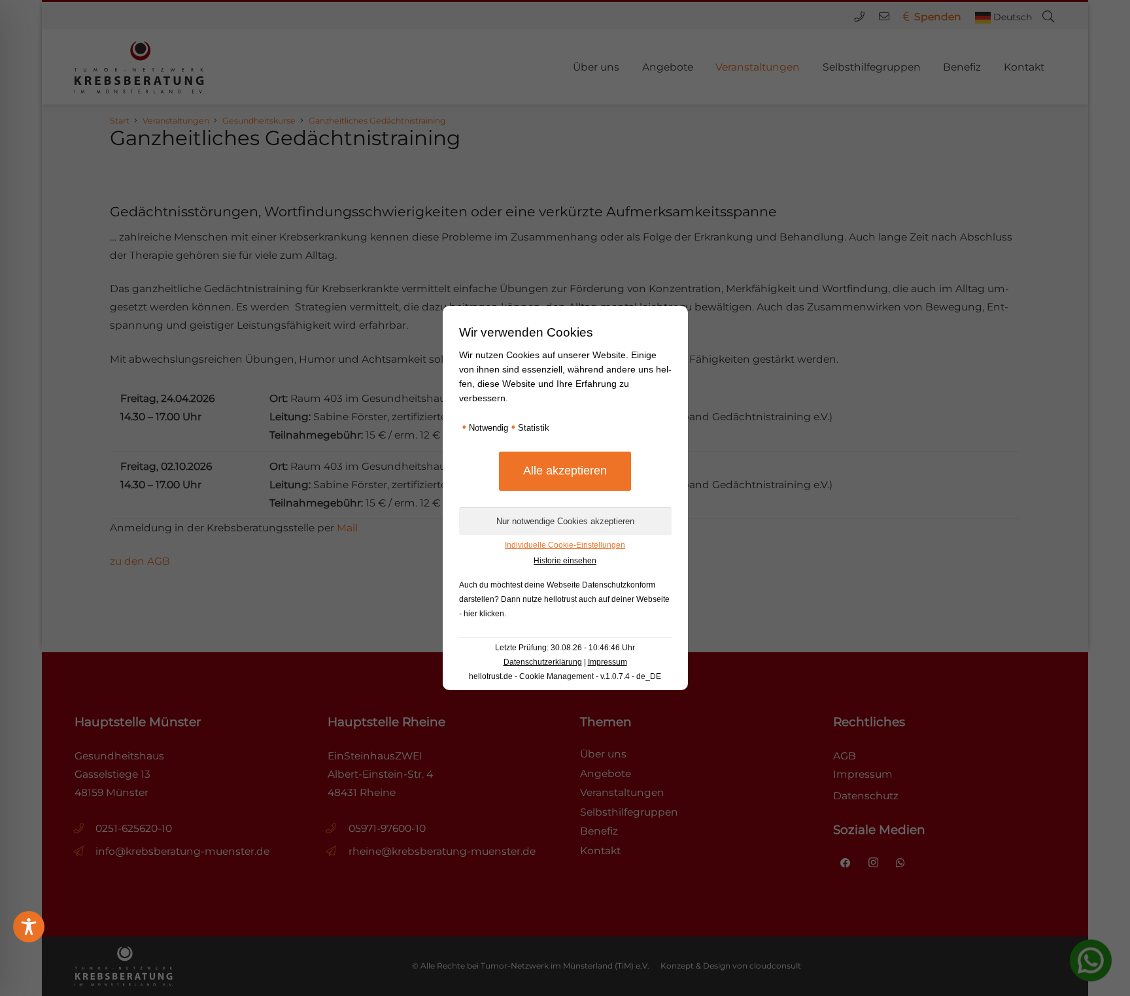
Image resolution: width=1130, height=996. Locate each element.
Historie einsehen (565, 560)
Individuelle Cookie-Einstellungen (565, 545)
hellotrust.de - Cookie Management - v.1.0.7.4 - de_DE (565, 676)
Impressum (607, 662)
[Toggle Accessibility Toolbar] (29, 927)
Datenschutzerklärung (543, 662)
